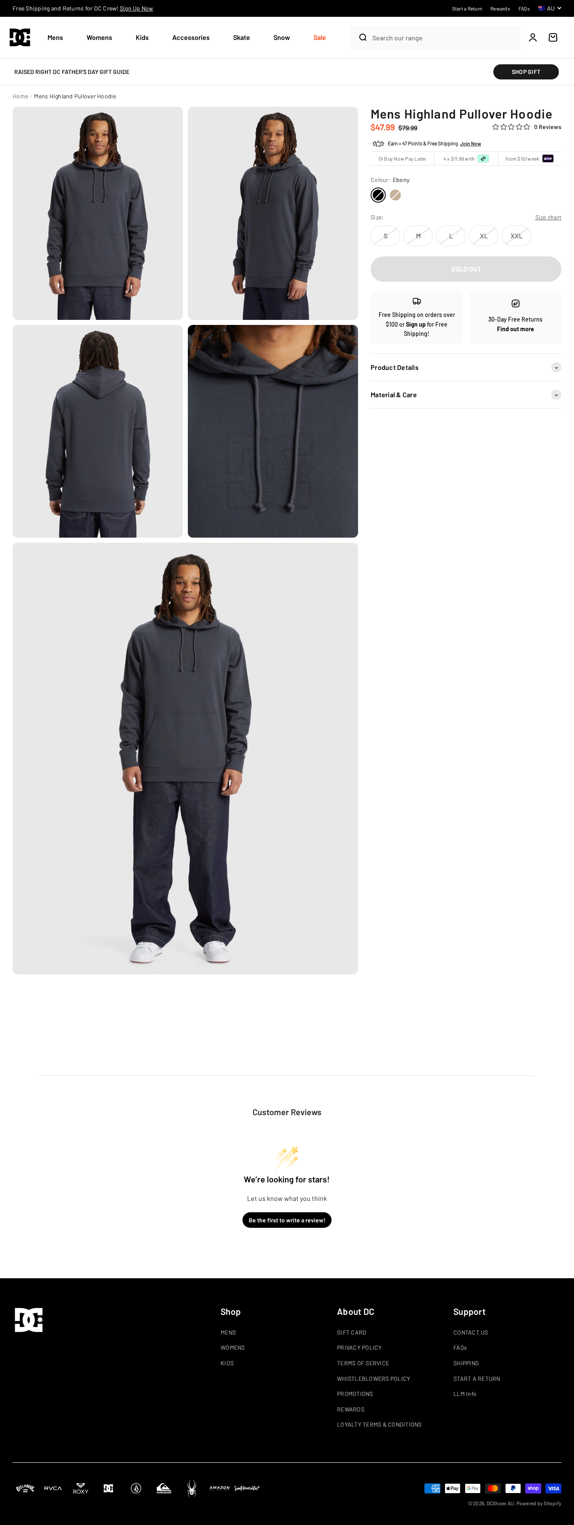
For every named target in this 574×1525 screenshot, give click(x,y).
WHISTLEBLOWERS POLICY (373, 1378)
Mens (55, 37)
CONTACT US (470, 1332)
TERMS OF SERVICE (363, 1363)
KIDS (227, 1363)
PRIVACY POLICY (359, 1347)
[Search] (359, 37)
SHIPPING (466, 1363)
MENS (228, 1332)
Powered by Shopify (539, 1503)
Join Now (470, 144)
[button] (58, 37)
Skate (241, 37)
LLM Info (465, 1393)
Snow (282, 37)
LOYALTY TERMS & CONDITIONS (379, 1424)
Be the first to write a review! (287, 1220)
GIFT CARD (351, 1332)
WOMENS (233, 1347)
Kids (142, 37)
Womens (99, 37)
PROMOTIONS (355, 1393)
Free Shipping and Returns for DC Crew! (83, 8)
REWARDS (350, 1409)
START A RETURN (476, 1378)
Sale (319, 37)
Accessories (191, 37)
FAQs (460, 1347)
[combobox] (444, 37)
